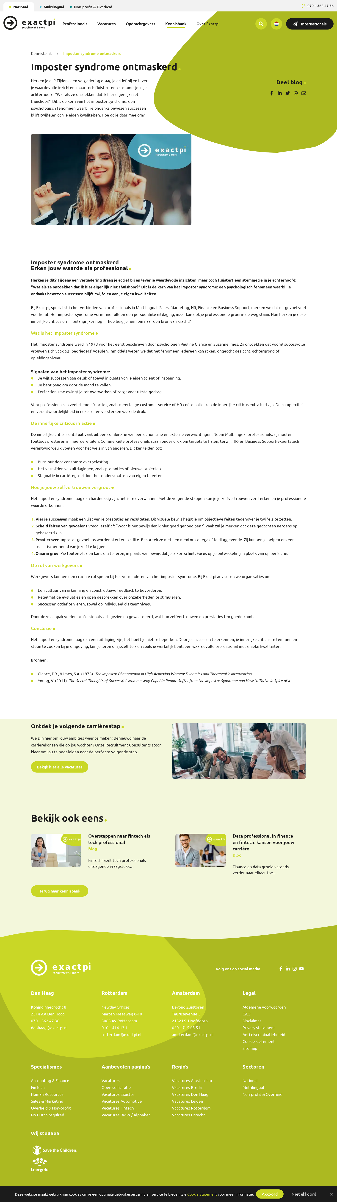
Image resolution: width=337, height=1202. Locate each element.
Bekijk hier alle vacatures (60, 767)
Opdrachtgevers (140, 23)
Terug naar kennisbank (59, 891)
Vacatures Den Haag (190, 1094)
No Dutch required (47, 1115)
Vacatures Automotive (122, 1101)
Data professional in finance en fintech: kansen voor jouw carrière (263, 842)
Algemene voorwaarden (264, 1007)
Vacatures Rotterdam (191, 1108)
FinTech (38, 1087)
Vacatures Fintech (118, 1108)
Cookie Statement (202, 1194)
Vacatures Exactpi (118, 1094)
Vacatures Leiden (187, 1101)
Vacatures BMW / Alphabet (126, 1115)
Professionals (75, 23)
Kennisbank (175, 23)
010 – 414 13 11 (116, 1028)
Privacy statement (259, 1028)
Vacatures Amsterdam (192, 1080)
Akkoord (270, 1194)
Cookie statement (259, 1041)
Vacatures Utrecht (188, 1115)
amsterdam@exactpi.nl (193, 1034)
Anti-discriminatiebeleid (264, 1034)
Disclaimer (252, 1021)
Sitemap (250, 1048)
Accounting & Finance (50, 1080)
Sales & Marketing (47, 1101)
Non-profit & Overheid (93, 7)
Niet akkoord (304, 1194)
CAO (247, 1014)
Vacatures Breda (187, 1087)
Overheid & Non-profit (51, 1108)
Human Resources (47, 1094)
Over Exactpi (208, 23)
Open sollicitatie (116, 1087)
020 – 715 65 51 (186, 1028)
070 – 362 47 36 (45, 1021)
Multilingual (54, 7)
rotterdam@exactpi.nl (121, 1034)
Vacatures (106, 23)
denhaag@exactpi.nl (49, 1028)
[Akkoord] (331, 1194)
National (20, 7)
